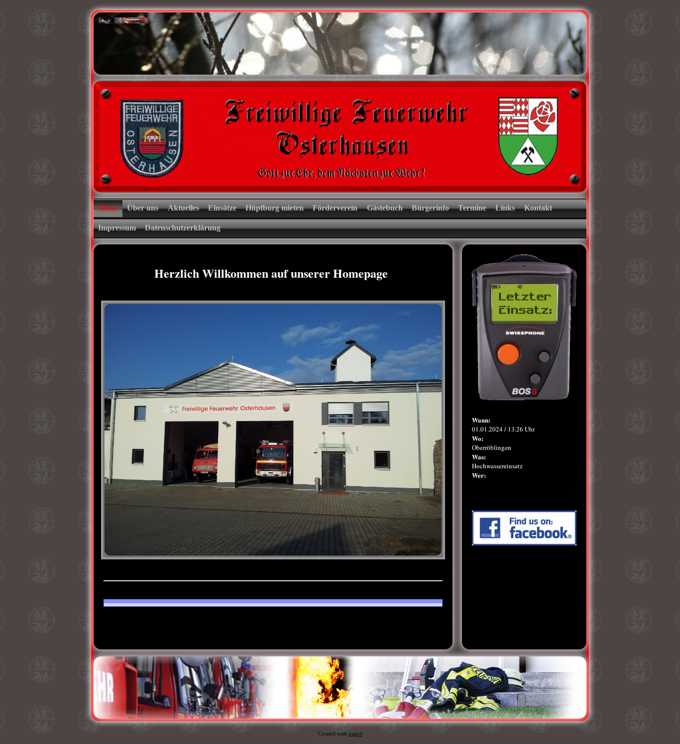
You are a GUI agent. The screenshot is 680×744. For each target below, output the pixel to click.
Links (505, 208)
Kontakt (538, 208)
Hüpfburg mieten (274, 208)
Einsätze (222, 208)
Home (108, 208)
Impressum (117, 227)
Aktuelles (183, 208)
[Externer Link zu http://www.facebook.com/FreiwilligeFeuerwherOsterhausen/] (524, 543)
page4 (355, 734)
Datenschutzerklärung (183, 227)
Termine (472, 208)
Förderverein (335, 208)
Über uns (142, 208)
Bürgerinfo (430, 208)
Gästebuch (385, 208)
